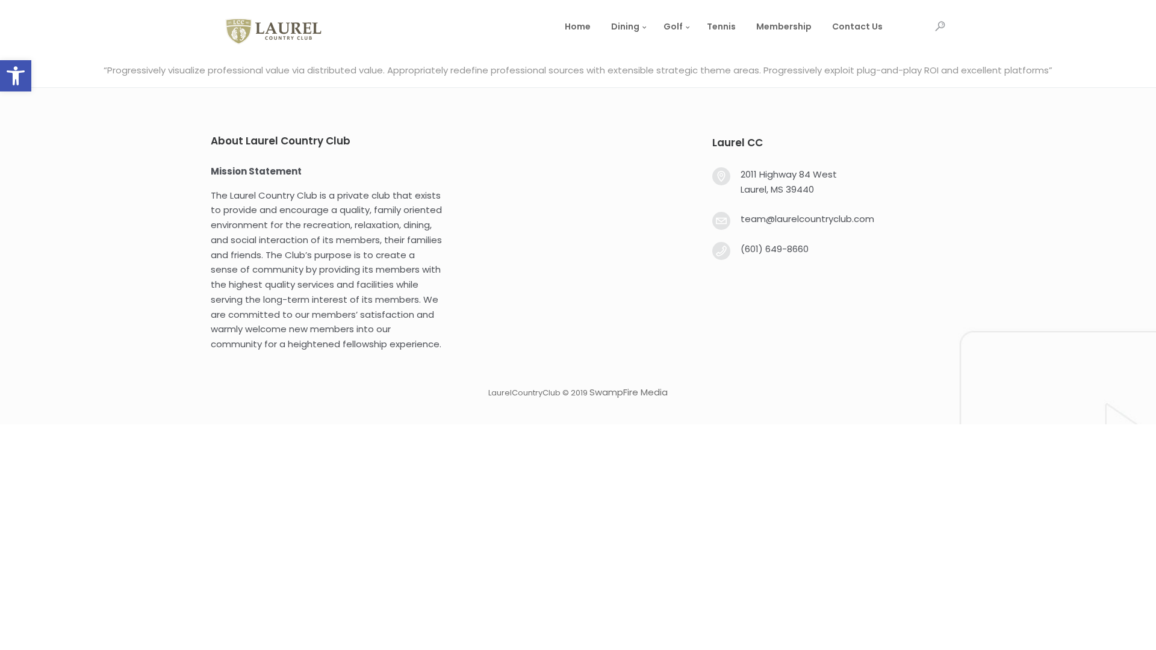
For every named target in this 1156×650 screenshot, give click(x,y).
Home (578, 26)
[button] (15, 75)
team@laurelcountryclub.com (807, 218)
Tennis (721, 26)
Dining (625, 26)
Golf (673, 26)
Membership (784, 26)
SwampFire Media (628, 392)
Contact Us (857, 26)
